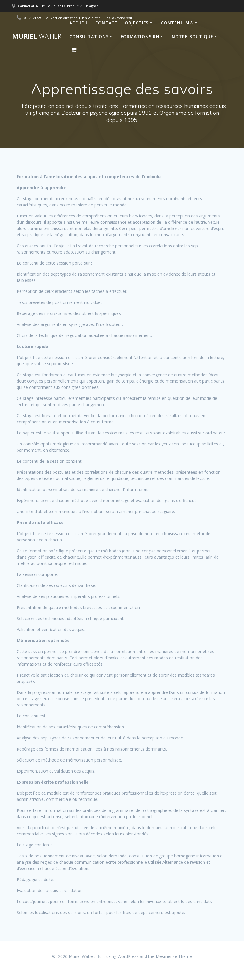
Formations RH (140, 36)
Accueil (78, 23)
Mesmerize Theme (174, 956)
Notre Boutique (192, 36)
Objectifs (136, 23)
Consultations (89, 36)
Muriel (36, 36)
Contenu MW (177, 23)
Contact (106, 23)
